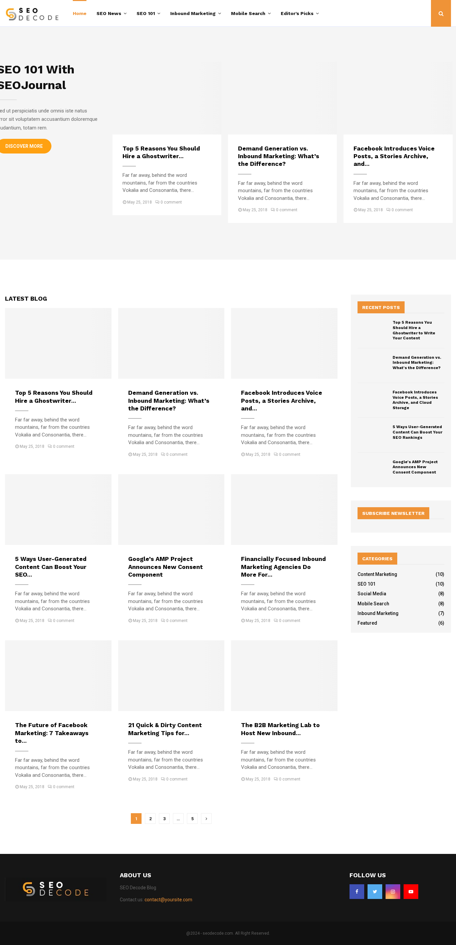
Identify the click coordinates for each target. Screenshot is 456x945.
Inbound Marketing (193, 13)
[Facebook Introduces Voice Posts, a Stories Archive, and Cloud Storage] (398, 98)
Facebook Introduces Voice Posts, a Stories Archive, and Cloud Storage (415, 400)
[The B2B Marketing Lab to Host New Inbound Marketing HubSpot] (284, 675)
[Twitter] (375, 891)
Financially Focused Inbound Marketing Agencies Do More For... (283, 566)
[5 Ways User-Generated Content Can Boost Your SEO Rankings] (58, 509)
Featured (367, 623)
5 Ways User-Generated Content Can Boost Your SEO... (50, 566)
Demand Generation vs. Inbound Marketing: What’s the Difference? (278, 156)
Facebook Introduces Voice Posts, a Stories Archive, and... (394, 156)
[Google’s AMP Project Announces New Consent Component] (171, 509)
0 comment (171, 202)
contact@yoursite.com (168, 899)
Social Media (372, 593)
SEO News (108, 13)
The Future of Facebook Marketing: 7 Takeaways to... (51, 732)
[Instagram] (393, 891)
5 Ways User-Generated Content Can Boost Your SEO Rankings (417, 431)
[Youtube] (411, 891)
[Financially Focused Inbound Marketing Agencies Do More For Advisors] (284, 509)
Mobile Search (248, 13)
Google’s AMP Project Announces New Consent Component (165, 566)
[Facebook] (357, 891)
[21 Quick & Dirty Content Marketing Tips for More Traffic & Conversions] (171, 675)
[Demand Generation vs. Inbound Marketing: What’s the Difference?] (282, 98)
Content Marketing (377, 574)
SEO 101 (146, 13)
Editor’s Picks (297, 13)
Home (79, 13)
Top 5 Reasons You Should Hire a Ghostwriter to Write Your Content (414, 330)
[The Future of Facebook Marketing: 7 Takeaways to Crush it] (58, 675)
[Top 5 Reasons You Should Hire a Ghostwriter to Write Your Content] (166, 98)
